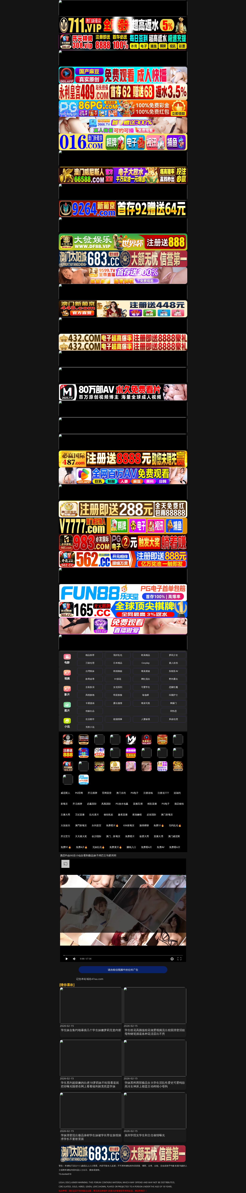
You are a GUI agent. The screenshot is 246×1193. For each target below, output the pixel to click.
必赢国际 (92, 803)
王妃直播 (80, 814)
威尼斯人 (65, 792)
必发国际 (151, 814)
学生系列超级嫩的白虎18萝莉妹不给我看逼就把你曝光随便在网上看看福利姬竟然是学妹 (90, 1084)
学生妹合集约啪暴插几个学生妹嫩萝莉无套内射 (91, 1030)
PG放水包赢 (122, 803)
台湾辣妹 (90, 671)
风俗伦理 (173, 719)
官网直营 (107, 792)
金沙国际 (96, 836)
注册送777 (163, 792)
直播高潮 (138, 803)
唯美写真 (145, 703)
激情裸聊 (144, 825)
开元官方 (65, 836)
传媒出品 (90, 710)
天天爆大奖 (81, 836)
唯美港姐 (145, 671)
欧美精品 (145, 655)
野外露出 (173, 678)
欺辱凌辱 (90, 678)
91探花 (117, 678)
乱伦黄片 (94, 814)
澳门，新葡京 (113, 836)
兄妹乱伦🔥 (98, 847)
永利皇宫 (96, 825)
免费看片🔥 (112, 825)
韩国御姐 (117, 671)
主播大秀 (65, 814)
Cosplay (146, 662)
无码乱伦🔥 (175, 825)
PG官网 (79, 792)
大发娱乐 (65, 825)
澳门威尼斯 (174, 836)
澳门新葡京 (167, 814)
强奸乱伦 (117, 655)
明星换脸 (117, 694)
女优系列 (117, 687)
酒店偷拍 (179, 803)
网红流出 (145, 678)
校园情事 (117, 719)
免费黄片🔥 (115, 847)
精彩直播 (152, 803)
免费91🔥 (66, 847)
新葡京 (64, 803)
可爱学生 (145, 687)
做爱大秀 (144, 836)
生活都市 (90, 719)
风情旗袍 (90, 694)
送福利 (177, 792)
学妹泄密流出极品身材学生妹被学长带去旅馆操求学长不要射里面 (91, 1137)
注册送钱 (148, 792)
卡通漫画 (90, 703)
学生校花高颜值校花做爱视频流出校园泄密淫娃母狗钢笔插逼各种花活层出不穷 (155, 1032)
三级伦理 (90, 662)
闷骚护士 (173, 694)
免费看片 (130, 836)
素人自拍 (173, 662)
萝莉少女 (173, 655)
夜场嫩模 (137, 814)
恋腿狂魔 (173, 687)
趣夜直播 (123, 814)
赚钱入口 (131, 847)
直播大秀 (158, 836)
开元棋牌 (92, 792)
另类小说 (90, 726)
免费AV (160, 847)
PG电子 (135, 792)
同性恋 (173, 710)
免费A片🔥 (82, 847)
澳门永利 (121, 792)
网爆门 (173, 703)
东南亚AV (173, 671)
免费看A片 (146, 847)
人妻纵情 (145, 719)
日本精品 (117, 662)
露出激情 (117, 703)
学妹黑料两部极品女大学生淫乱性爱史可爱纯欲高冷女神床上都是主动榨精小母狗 (155, 1084)
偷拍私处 (108, 814)
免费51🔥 (159, 825)
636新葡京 (129, 825)
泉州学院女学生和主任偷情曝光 (145, 1135)
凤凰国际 (106, 803)
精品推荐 (90, 655)
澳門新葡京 (81, 825)
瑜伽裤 (145, 694)
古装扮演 (90, 687)
